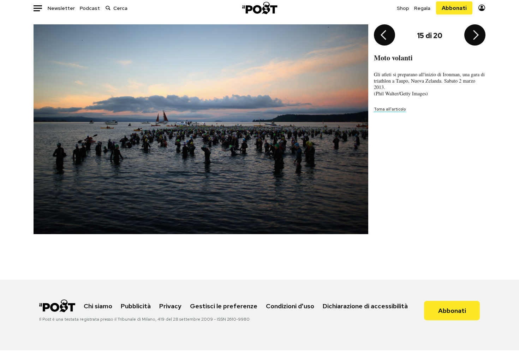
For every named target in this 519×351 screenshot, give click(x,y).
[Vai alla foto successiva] (474, 35)
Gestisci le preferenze (223, 306)
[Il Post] (259, 8)
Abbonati (454, 8)
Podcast (90, 8)
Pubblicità (136, 306)
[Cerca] (108, 8)
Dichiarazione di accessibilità (365, 306)
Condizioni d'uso (290, 306)
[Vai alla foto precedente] (384, 35)
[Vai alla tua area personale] (481, 8)
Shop (403, 8)
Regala (422, 8)
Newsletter (61, 8)
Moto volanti (393, 58)
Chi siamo (98, 306)
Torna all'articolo (390, 109)
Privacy (170, 306)
